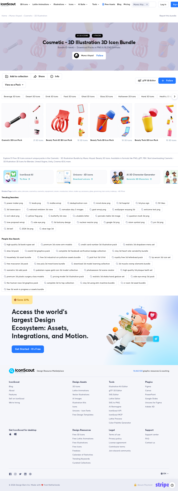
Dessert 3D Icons (33, 96)
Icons (74, 406)
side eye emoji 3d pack (143, 276)
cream (56, 191)
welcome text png (152, 209)
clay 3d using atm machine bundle (99, 283)
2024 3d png (27, 228)
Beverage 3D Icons (12, 96)
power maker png (15, 203)
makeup (113, 191)
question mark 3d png (139, 216)
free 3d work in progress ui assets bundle (25, 289)
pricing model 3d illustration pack (68, 276)
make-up (77, 191)
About (11, 390)
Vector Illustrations (80, 394)
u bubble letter (82, 216)
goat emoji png (99, 209)
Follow (99, 55)
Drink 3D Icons (52, 96)
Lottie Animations (80, 390)
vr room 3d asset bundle (134, 283)
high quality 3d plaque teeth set (137, 270)
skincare (25, 191)
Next (171, 177)
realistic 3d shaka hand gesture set (108, 276)
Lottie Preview (115, 418)
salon (20, 191)
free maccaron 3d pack (17, 263)
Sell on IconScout (16, 398)
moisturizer (64, 191)
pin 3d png (158, 222)
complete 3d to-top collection (60, 283)
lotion (71, 191)
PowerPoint (150, 394)
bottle (14, 191)
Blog (11, 386)
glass (91, 191)
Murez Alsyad (15, 15)
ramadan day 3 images (72, 209)
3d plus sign (143, 203)
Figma (148, 386)
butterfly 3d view (59, 216)
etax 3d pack (13, 251)
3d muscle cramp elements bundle (134, 263)
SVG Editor (114, 394)
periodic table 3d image (109, 216)
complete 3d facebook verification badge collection (82, 251)
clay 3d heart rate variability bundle (131, 251)
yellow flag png (35, 216)
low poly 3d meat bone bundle (51, 263)
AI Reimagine (115, 406)
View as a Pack (13, 85)
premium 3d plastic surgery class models (25, 276)
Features (13, 394)
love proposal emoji (16, 222)
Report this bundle (168, 15)
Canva (148, 390)
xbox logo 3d (48, 228)
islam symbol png (136, 222)
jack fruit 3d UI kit (97, 257)
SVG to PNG (114, 402)
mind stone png (103, 203)
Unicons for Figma (153, 402)
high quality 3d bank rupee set (21, 244)
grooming (97, 191)
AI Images (77, 398)
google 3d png (112, 222)
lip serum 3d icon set (161, 257)
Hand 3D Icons (147, 96)
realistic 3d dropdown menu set (140, 244)
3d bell (10, 228)
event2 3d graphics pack (39, 251)
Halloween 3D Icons (127, 96)
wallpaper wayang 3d (125, 209)
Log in (163, 5)
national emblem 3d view (41, 209)
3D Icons (76, 386)
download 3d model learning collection (92, 263)
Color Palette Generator (120, 422)
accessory (85, 191)
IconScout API (115, 410)
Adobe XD (149, 406)
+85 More (121, 191)
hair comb (106, 191)
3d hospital (124, 203)
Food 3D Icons (70, 96)
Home (4, 15)
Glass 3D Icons (106, 96)
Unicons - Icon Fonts (81, 410)
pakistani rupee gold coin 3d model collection (57, 270)
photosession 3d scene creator (100, 270)
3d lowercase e (13, 209)
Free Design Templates (82, 414)
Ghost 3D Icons (88, 96)
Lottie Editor (114, 398)
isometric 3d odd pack (17, 270)
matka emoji (55, 203)
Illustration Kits (79, 402)
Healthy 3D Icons (167, 96)
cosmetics (33, 191)
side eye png (39, 222)
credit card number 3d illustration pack (99, 244)
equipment (49, 191)
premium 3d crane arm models (58, 244)
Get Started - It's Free (28, 349)
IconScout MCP (116, 414)
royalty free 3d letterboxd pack (128, 257)
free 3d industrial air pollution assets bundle (60, 257)
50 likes (161, 203)
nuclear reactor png (88, 222)
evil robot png (13, 216)
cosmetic (40, 191)
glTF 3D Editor (115, 390)
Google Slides (151, 398)
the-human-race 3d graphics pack (22, 283)
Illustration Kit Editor (118, 386)
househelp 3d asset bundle (19, 257)
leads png (36, 203)
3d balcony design (62, 222)
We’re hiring (14, 402)
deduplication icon (78, 203)
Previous (7, 177)
